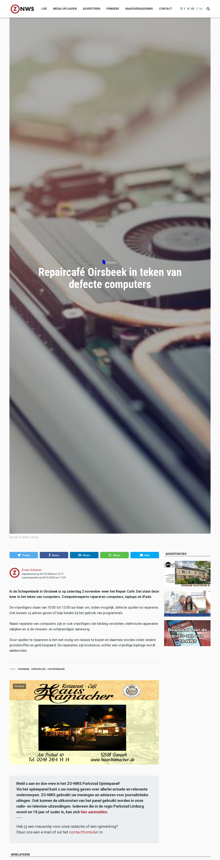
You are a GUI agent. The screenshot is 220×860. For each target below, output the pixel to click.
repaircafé (39, 669)
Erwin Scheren (32, 570)
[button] (23, 555)
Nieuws (111, 262)
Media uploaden (65, 8)
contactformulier (83, 832)
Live (44, 8)
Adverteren (91, 8)
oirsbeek (24, 669)
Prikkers (112, 8)
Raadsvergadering (139, 8)
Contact (165, 8)
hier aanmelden (94, 812)
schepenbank (57, 669)
